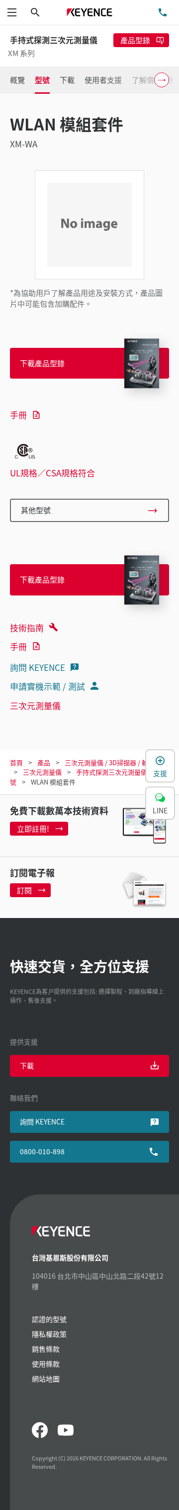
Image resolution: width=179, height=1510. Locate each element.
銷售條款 (46, 1349)
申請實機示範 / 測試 (47, 686)
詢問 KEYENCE (37, 667)
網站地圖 (46, 1378)
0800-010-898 (42, 1151)
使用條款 (46, 1364)
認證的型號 (49, 1319)
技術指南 (27, 627)
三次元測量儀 (35, 705)
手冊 (18, 414)
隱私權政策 (49, 1334)
